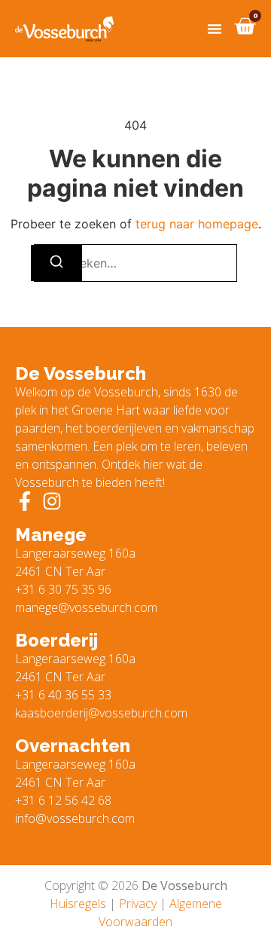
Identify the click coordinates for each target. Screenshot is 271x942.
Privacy (138, 903)
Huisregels (78, 903)
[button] (214, 28)
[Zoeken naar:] (135, 263)
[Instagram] (52, 501)
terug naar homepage (197, 223)
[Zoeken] (56, 263)
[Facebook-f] (25, 501)
